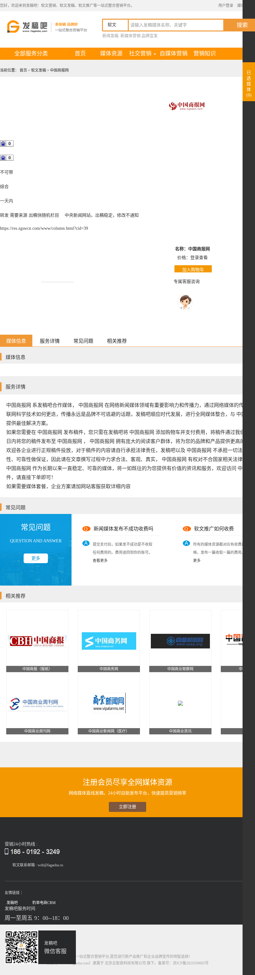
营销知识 (204, 53)
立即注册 (127, 806)
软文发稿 (39, 70)
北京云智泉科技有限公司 (125, 963)
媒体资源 (111, 53)
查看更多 (100, 560)
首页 (85, 53)
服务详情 (50, 341)
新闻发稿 (110, 35)
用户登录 (225, 5)
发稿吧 (12, 903)
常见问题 (83, 341)
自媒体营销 (174, 53)
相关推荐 (117, 341)
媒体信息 (16, 341)
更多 (35, 558)
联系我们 (15, 941)
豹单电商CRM (44, 903)
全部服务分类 (31, 53)
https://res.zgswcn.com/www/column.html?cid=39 (44, 228)
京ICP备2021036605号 (191, 963)
